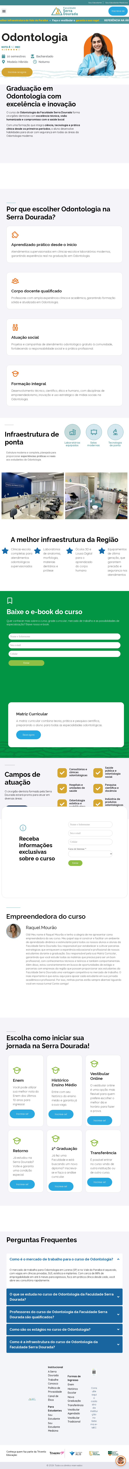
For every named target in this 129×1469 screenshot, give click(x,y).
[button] (3, 11)
